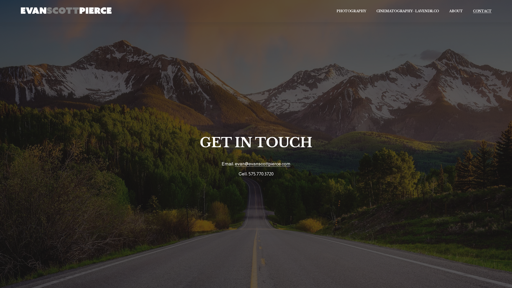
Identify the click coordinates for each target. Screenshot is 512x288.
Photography (351, 11)
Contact (482, 11)
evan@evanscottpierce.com (262, 163)
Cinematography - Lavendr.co (407, 11)
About (456, 11)
